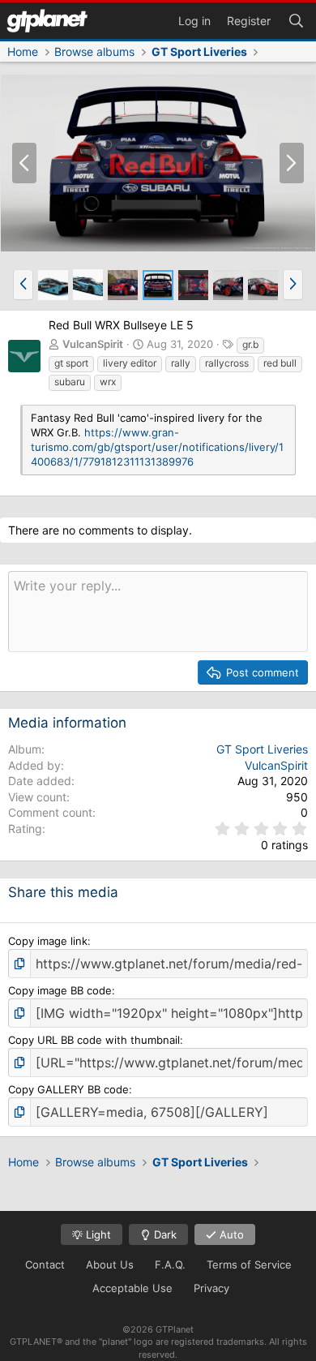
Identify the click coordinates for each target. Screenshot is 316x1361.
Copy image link (48, 940)
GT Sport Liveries (262, 749)
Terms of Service (249, 1264)
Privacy (211, 1288)
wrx (108, 382)
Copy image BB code (60, 990)
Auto (230, 1234)
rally (180, 363)
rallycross (227, 363)
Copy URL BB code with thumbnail (94, 1039)
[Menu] (47, 20)
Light (97, 1234)
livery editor (129, 363)
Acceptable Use (132, 1288)
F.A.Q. (170, 1264)
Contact (45, 1264)
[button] (23, 284)
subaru (69, 382)
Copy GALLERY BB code (68, 1089)
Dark (164, 1234)
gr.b (250, 344)
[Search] (296, 19)
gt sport (71, 363)
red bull (280, 363)
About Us (110, 1264)
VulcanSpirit (92, 343)
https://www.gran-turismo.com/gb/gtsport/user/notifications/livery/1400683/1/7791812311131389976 (157, 447)
